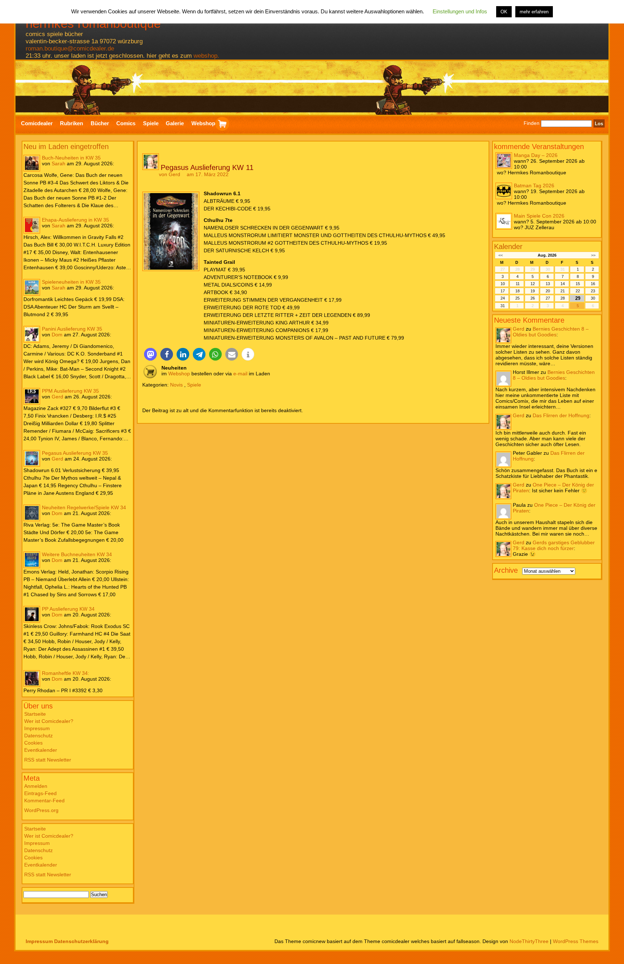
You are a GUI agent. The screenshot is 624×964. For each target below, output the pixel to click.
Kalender (508, 246)
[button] (150, 354)
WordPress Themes (575, 941)
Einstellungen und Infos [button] (460, 11)
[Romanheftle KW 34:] (31, 678)
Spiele (194, 385)
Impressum (37, 728)
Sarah (58, 163)
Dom (57, 334)
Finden (532, 123)
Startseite (35, 714)
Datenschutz (38, 735)
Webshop (179, 373)
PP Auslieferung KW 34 (68, 609)
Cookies (33, 743)
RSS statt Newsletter (47, 760)
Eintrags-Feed (40, 793)
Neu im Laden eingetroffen (66, 147)
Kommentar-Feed (44, 800)
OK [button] (503, 11)
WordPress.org (41, 810)
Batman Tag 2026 (534, 185)
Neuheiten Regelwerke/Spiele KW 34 (84, 507)
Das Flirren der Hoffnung (561, 415)
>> (593, 255)
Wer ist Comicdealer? (48, 721)
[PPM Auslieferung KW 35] (31, 396)
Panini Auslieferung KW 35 (72, 329)
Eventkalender (40, 750)
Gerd (57, 397)
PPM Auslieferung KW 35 (70, 391)
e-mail (240, 373)
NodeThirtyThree (529, 941)
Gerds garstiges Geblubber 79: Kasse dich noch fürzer (554, 545)
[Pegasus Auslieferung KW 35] (31, 458)
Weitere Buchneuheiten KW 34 (77, 554)
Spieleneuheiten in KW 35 (71, 282)
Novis (176, 385)
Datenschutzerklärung (81, 941)
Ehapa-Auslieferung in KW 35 (75, 220)
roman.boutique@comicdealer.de (70, 48)
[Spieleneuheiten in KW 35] (31, 287)
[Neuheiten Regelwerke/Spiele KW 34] (31, 513)
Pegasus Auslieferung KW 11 (207, 167)
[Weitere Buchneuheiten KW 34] (31, 559)
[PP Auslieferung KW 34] (31, 614)
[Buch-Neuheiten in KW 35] (31, 163)
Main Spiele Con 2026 (539, 216)
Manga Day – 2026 (536, 155)
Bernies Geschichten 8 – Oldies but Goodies (551, 331)
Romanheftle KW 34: (65, 673)
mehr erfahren (534, 11)
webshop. (206, 55)
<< (500, 255)
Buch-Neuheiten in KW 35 (71, 158)
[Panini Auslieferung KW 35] (31, 334)
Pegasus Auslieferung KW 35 (75, 453)
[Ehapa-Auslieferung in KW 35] (31, 225)
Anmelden (35, 786)
